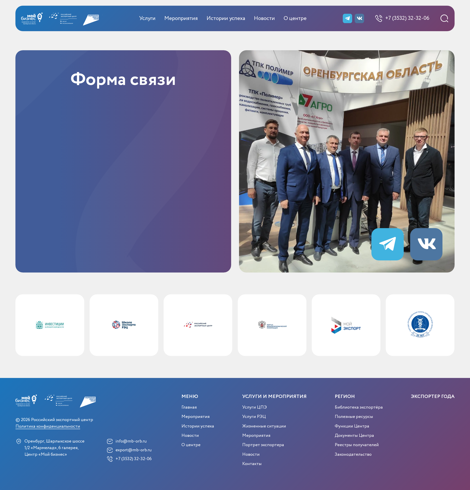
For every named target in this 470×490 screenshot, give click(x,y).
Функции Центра (352, 426)
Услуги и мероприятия (274, 396)
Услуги (147, 18)
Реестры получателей (357, 445)
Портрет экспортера (263, 445)
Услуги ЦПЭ (254, 407)
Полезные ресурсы (354, 417)
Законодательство (353, 454)
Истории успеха (226, 18)
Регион (345, 396)
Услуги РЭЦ (254, 417)
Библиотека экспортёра (359, 407)
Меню (189, 396)
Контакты (252, 464)
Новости (264, 18)
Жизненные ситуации (264, 426)
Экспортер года (433, 396)
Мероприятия (181, 18)
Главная (189, 407)
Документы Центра (354, 435)
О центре (295, 18)
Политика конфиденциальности (47, 426)
